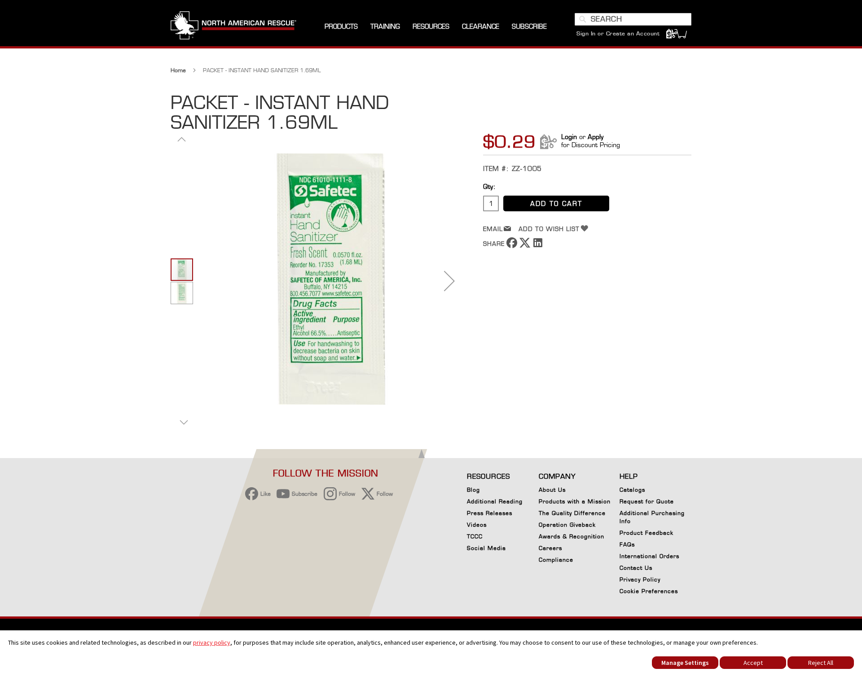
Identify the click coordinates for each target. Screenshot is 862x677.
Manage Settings (685, 663)
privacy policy (211, 642)
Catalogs (632, 489)
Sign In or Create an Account (618, 33)
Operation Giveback (567, 524)
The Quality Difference (572, 513)
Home (178, 70)
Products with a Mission (575, 501)
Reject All (820, 663)
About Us (552, 489)
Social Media (486, 548)
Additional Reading (495, 501)
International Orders (649, 556)
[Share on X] (524, 245)
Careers (550, 548)
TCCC (475, 536)
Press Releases (489, 513)
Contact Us (636, 567)
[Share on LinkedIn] (537, 245)
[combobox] (633, 19)
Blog (473, 489)
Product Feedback (646, 532)
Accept (753, 663)
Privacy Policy (640, 579)
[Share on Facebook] (511, 245)
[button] (449, 280)
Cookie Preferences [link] (649, 591)
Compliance (556, 559)
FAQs (627, 544)
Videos (477, 524)
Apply (595, 136)
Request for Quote (647, 501)
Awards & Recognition (571, 536)
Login (569, 136)
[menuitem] (341, 27)
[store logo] (233, 26)
